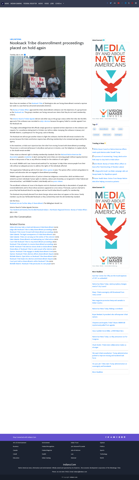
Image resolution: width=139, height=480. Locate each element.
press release (58, 181)
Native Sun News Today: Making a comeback (107, 308)
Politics (102, 446)
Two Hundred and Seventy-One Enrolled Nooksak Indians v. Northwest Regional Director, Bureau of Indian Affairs (48, 209)
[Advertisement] (69, 23)
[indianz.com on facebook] (106, 437)
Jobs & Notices (75, 450)
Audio (40, 3)
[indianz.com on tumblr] (129, 3)
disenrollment (104, 129)
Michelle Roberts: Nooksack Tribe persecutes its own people (30, 263)
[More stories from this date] (25, 54)
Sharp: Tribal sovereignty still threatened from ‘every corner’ (108, 293)
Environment (46, 443)
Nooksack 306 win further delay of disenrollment (26, 203)
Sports (102, 450)
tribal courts (107, 135)
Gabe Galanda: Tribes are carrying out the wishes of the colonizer (32, 237)
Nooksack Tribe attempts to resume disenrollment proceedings (32, 244)
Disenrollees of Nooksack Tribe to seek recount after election (31, 249)
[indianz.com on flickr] (135, 3)
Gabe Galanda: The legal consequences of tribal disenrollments (31, 234)
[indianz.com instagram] (122, 3)
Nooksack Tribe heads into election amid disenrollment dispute (31, 259)
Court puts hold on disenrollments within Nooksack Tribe (29, 261)
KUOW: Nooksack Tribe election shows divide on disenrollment (31, 246)
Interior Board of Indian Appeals (24, 118)
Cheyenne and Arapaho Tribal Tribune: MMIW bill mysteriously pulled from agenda (108, 324)
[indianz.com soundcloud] (114, 3)
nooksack (96, 135)
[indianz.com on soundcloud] (111, 437)
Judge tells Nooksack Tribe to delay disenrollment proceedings (31, 229)
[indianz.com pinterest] (132, 3)
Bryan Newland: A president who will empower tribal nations (110, 315)
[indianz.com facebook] (107, 3)
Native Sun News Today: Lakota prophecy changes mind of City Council (109, 285)
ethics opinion (48, 170)
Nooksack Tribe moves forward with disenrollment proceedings (31, 232)
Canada (15, 450)
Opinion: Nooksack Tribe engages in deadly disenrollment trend (31, 251)
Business (16, 446)
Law (11, 39)
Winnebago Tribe (115, 468)
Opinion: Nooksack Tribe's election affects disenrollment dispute (32, 254)
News (7, 3)
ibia (113, 129)
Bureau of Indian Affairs (21, 110)
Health (44, 454)
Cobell (15, 454)
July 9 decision (45, 121)
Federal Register (30, 3)
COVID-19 (58, 3)
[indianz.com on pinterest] (119, 437)
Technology (103, 454)
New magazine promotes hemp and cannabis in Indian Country (108, 301)
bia (94, 129)
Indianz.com (73, 477)
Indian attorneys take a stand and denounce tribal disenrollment (32, 227)
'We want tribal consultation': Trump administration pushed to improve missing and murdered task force (110, 355)
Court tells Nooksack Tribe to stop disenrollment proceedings (31, 241)
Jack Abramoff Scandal (78, 446)
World (102, 458)
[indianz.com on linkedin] (124, 437)
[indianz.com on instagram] (117, 437)
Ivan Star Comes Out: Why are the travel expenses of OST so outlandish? (109, 277)
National (17, 39)
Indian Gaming (16, 3)
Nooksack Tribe (37, 103)
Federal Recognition (48, 446)
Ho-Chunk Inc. (76, 468)
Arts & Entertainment (19, 443)
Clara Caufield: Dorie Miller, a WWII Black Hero (108, 331)
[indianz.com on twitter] (108, 437)
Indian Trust (74, 443)
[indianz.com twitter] (110, 3)
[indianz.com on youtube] (118, 3)
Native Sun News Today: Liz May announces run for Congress (109, 338)
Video (46, 3)
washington (118, 135)
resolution (28, 157)
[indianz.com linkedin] (125, 3)
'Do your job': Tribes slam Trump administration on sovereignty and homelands (109, 365)
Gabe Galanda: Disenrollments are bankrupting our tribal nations (32, 239)
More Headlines (97, 372)
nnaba (120, 129)
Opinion (102, 443)
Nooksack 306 (19, 112)
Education (16, 458)
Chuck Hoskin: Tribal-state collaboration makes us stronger (109, 346)
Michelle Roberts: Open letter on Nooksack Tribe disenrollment (31, 256)
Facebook (57, 98)
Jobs (52, 3)
